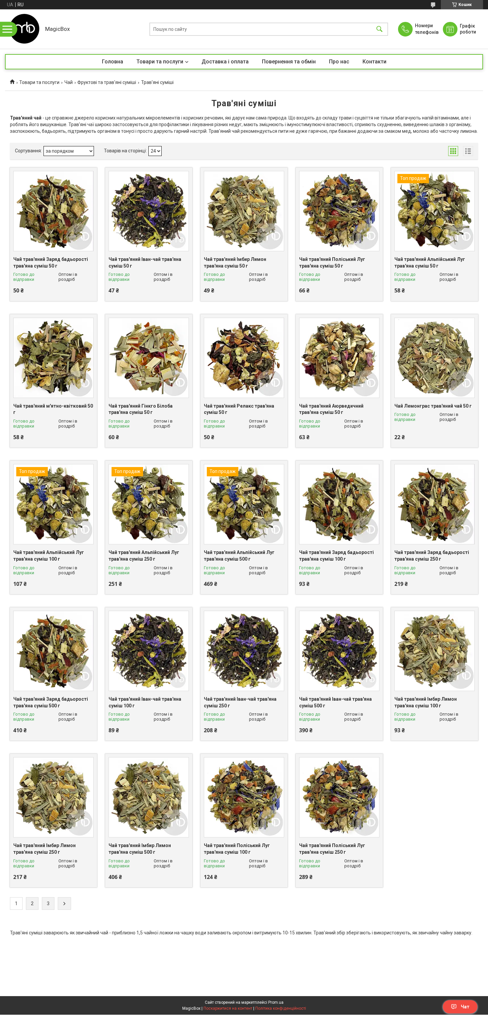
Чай (68, 82)
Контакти (374, 61)
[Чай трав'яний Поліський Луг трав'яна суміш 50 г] (339, 211)
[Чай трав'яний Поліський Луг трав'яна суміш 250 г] (339, 797)
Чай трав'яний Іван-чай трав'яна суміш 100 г (145, 702)
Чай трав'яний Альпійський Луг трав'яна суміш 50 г (429, 263)
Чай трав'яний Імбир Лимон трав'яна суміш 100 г (425, 702)
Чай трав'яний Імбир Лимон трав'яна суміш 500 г (140, 849)
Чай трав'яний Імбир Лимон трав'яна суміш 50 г (235, 263)
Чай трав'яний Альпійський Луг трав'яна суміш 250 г (144, 556)
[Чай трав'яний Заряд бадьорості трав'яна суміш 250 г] (434, 504)
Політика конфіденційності (280, 1008)
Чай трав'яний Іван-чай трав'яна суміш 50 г (145, 263)
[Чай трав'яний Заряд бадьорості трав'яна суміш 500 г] (53, 651)
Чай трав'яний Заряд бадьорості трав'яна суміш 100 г (336, 556)
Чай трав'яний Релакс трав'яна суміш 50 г (239, 409)
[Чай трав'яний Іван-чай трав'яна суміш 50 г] (149, 211)
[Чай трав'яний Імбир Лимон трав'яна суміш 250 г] (53, 797)
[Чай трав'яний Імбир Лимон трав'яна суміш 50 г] (244, 211)
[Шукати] (379, 29)
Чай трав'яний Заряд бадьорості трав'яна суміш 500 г (50, 702)
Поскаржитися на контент (227, 1008)
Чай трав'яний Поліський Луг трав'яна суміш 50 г (332, 263)
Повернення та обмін (289, 61)
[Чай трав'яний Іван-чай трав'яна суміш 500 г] (339, 651)
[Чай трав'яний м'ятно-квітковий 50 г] (53, 358)
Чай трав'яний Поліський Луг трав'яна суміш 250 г (332, 849)
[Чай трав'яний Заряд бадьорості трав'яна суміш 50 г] (53, 211)
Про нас (339, 61)
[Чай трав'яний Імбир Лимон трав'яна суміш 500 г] (149, 797)
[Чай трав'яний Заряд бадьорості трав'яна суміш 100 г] (339, 504)
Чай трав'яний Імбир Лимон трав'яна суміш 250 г (44, 849)
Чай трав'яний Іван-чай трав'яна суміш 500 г (335, 702)
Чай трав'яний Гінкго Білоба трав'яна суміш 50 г (141, 409)
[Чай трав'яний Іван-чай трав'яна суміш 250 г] (244, 651)
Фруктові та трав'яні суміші (106, 82)
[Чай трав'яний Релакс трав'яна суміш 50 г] (244, 358)
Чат (465, 1006)
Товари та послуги (159, 61)
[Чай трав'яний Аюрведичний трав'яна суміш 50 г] (339, 358)
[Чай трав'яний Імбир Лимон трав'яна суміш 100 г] (434, 651)
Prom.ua (276, 1002)
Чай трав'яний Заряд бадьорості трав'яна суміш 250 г (431, 556)
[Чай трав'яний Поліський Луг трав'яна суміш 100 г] (244, 797)
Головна (112, 61)
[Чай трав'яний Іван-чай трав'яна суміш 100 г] (149, 651)
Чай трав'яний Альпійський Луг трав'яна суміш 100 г (48, 556)
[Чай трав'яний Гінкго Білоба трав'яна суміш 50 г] (149, 358)
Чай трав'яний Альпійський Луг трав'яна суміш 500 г (239, 556)
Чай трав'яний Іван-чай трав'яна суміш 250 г (240, 702)
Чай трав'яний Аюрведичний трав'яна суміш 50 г (331, 409)
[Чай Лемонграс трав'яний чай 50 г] (434, 358)
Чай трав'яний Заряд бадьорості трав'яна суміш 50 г (50, 263)
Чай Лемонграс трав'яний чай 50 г (433, 406)
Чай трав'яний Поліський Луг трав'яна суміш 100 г (237, 849)
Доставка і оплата (225, 61)
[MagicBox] (23, 29)
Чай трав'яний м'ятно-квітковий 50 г (53, 409)
